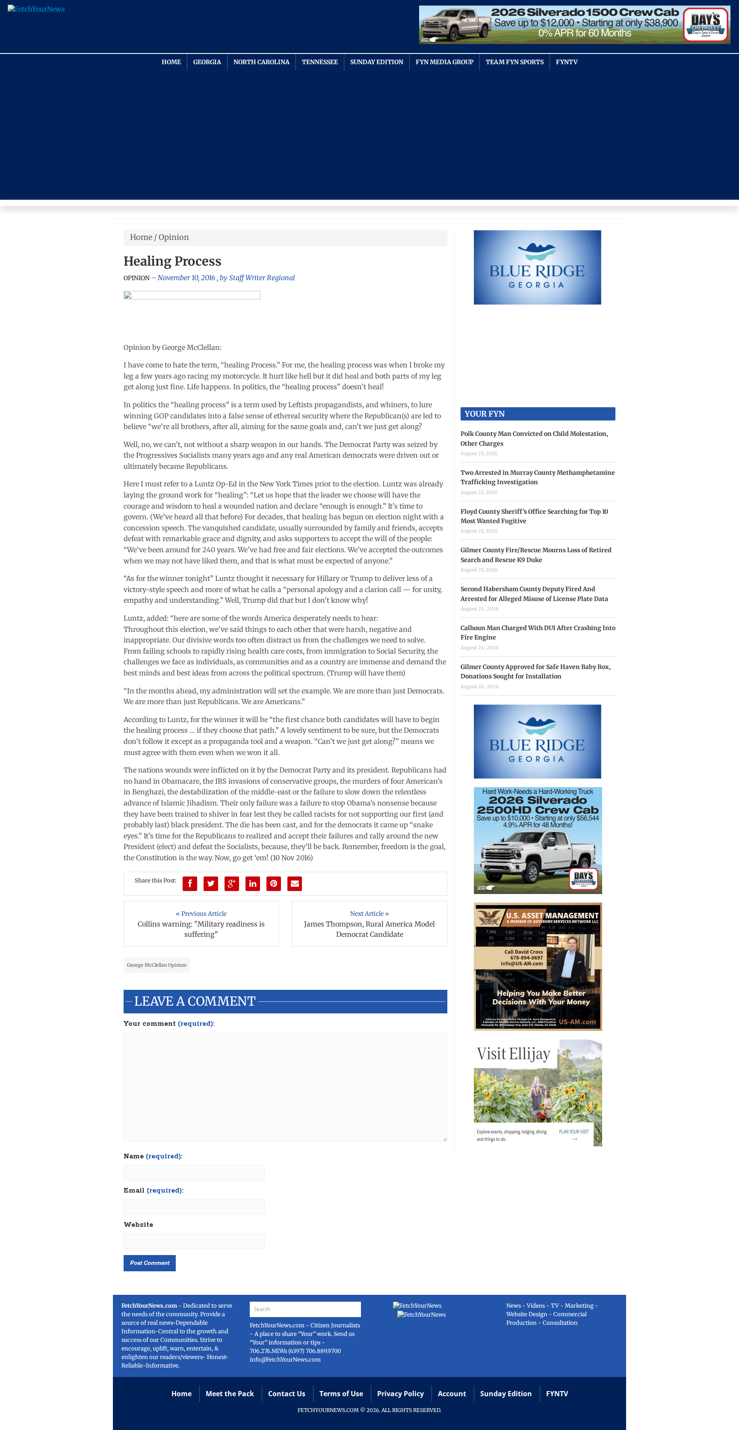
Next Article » (369, 914)
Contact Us (286, 1393)
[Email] (294, 883)
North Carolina (262, 62)
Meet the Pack (230, 1393)
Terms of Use (341, 1393)
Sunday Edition (376, 62)
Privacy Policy (400, 1393)
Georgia (207, 62)
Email (153, 1191)
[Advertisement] (369, 134)
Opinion (174, 237)
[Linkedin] (252, 883)
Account (452, 1393)
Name (153, 1156)
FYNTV (567, 62)
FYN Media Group (444, 62)
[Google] (232, 883)
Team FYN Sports (515, 62)
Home (171, 62)
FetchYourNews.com (278, 1325)
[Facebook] (190, 883)
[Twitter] (211, 883)
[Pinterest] (273, 883)
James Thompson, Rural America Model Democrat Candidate (369, 929)
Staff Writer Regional (262, 277)
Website (138, 1225)
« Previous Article (201, 914)
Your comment (169, 1024)
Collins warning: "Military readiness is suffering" (201, 929)
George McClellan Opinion (156, 965)
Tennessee (320, 62)
